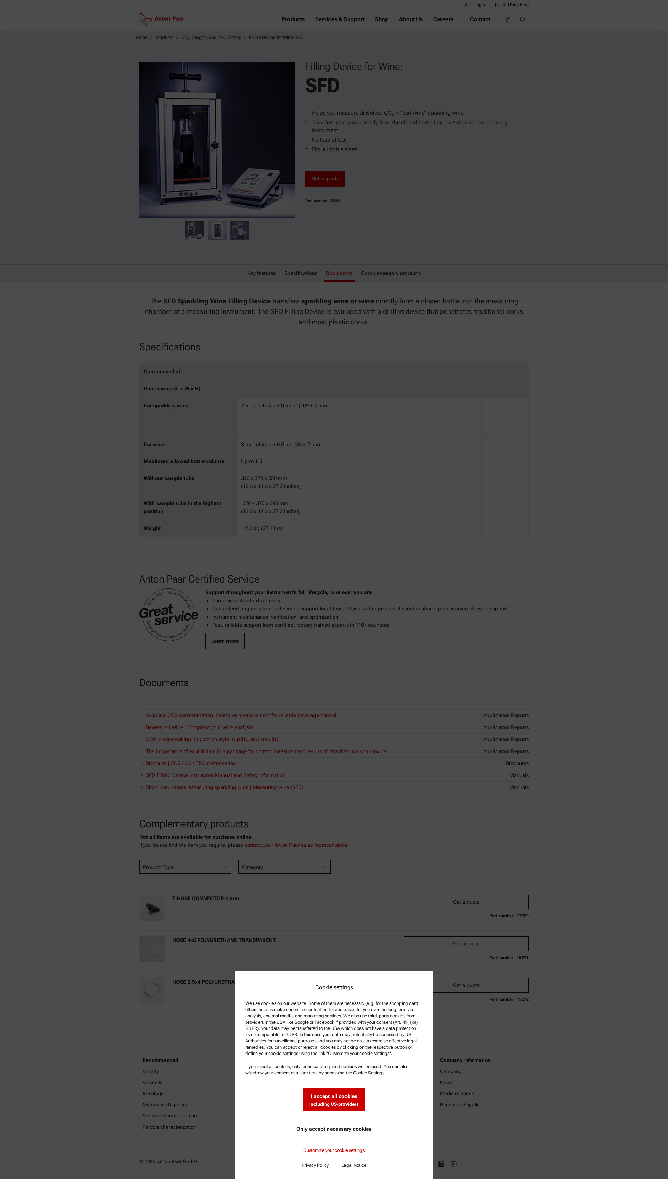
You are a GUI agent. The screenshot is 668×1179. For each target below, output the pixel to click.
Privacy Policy (315, 1165)
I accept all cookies (334, 1100)
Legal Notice (353, 1165)
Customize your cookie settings (334, 1150)
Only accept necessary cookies (334, 1129)
